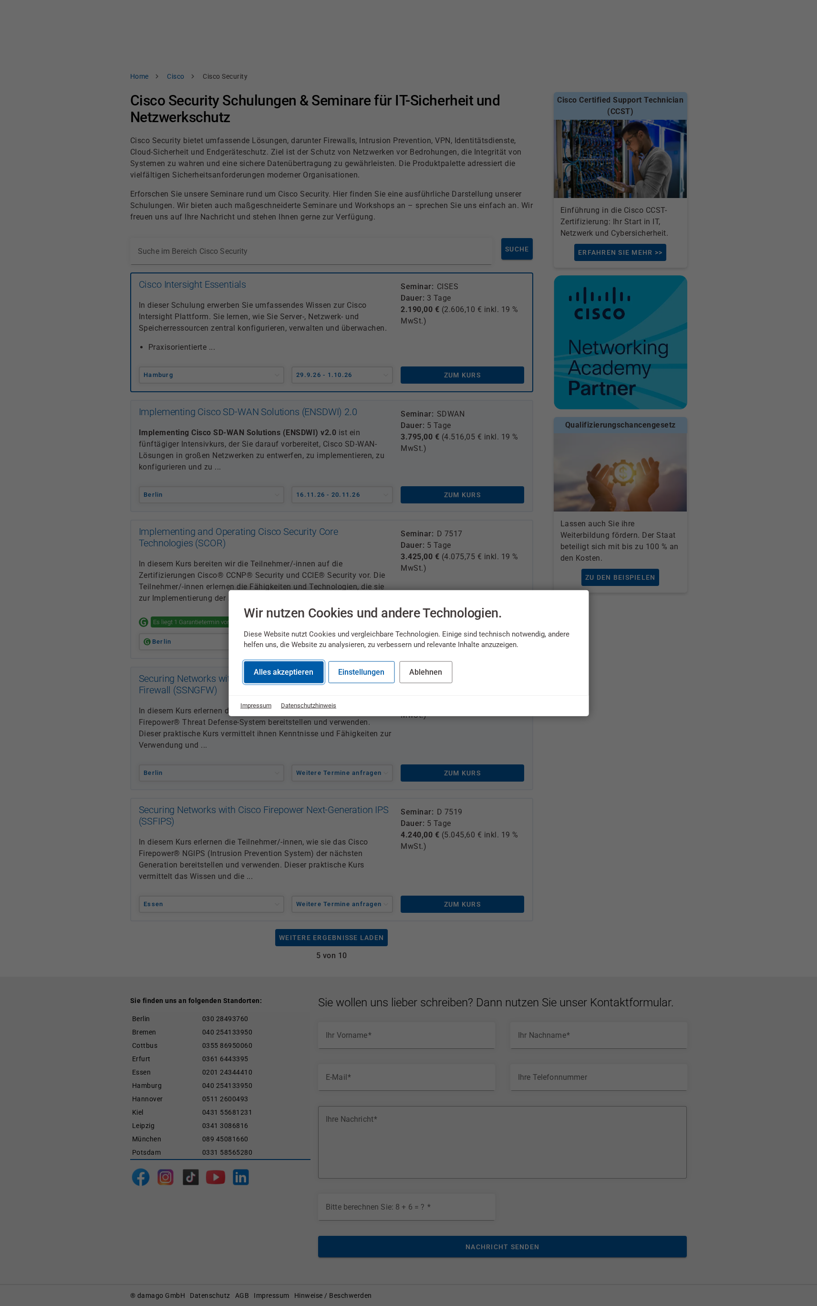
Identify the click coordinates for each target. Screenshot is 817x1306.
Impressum (255, 705)
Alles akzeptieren (283, 672)
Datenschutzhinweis (308, 705)
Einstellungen (361, 672)
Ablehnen (425, 672)
